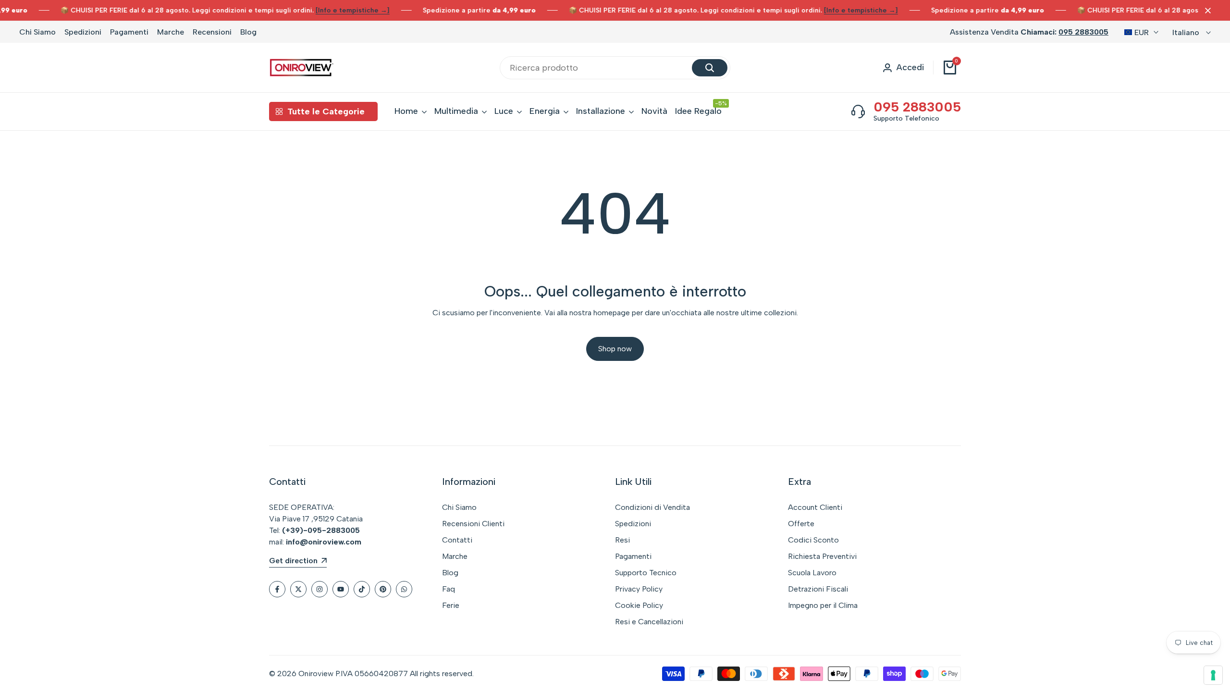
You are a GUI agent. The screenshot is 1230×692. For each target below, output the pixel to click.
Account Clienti (815, 507)
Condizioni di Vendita (652, 507)
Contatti (457, 539)
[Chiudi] (1206, 10)
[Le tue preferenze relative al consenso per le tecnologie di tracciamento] (1213, 675)
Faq (448, 588)
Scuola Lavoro (812, 572)
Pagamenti (129, 32)
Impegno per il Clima (823, 605)
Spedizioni (82, 32)
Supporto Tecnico (645, 572)
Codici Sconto (813, 539)
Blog (248, 32)
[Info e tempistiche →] (337, 10)
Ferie (450, 605)
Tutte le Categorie (326, 111)
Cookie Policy (639, 605)
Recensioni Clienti (473, 523)
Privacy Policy (639, 588)
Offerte (801, 523)
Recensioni (212, 32)
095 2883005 (1083, 32)
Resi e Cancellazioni (649, 621)
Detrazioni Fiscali (818, 588)
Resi (622, 539)
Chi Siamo (37, 32)
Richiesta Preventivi (822, 556)
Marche (170, 32)
